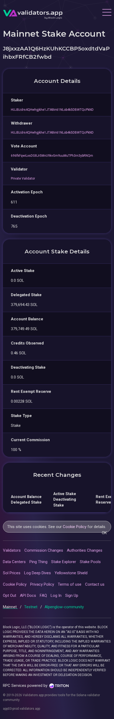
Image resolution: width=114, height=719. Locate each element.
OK (104, 532)
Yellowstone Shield (71, 573)
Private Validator (23, 178)
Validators (12, 550)
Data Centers (14, 561)
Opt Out (9, 595)
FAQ (43, 595)
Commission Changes (43, 550)
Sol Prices (11, 573)
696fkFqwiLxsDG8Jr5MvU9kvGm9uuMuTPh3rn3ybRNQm (52, 156)
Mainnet (10, 607)
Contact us (94, 584)
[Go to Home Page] (33, 13)
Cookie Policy (74, 526)
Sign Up (71, 595)
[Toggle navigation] (106, 13)
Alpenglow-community (64, 607)
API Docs (28, 595)
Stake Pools (90, 561)
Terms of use (69, 584)
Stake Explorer (63, 561)
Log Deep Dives (37, 573)
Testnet (31, 607)
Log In (56, 595)
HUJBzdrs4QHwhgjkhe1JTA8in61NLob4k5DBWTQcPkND (52, 110)
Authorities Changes (84, 550)
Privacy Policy (42, 584)
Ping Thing (38, 561)
